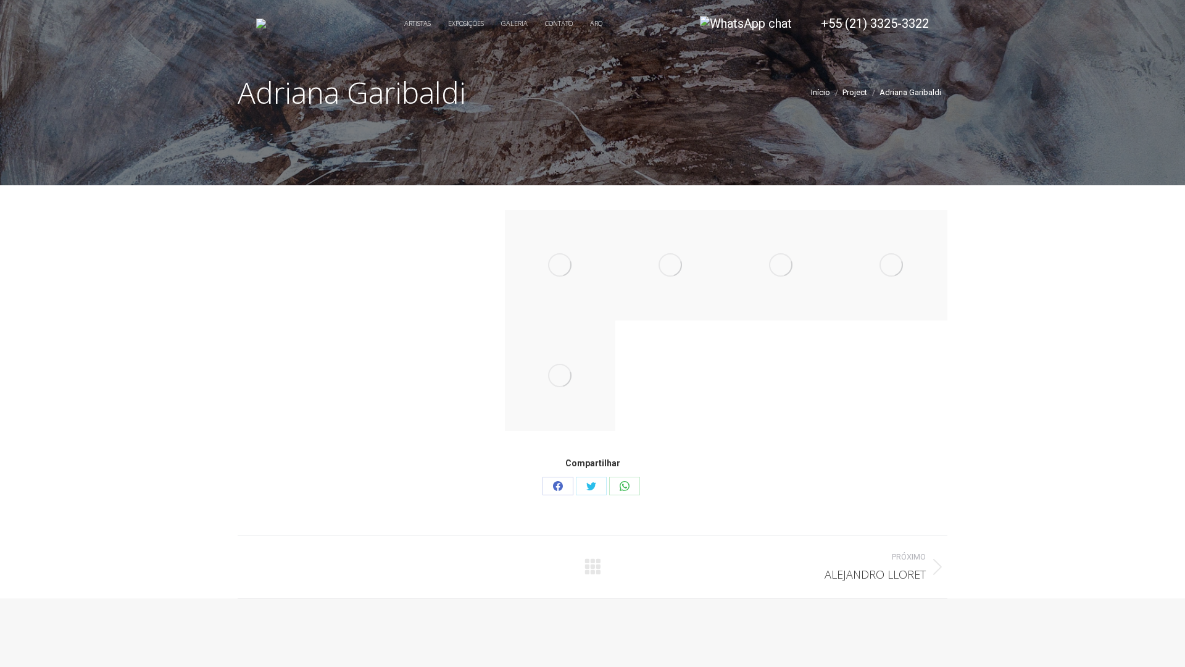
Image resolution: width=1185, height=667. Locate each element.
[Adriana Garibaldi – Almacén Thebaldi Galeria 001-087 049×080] (892, 265)
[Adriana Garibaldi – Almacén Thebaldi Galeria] (560, 265)
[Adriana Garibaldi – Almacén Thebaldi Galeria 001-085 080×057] (781, 265)
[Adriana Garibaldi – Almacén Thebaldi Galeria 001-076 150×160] (560, 376)
